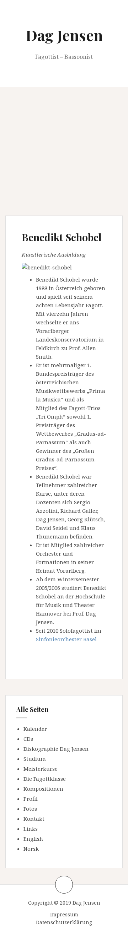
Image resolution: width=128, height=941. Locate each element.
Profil (30, 798)
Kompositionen (43, 788)
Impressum (64, 914)
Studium (34, 758)
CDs (28, 738)
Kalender (35, 728)
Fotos (30, 808)
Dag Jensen (64, 35)
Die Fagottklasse (44, 778)
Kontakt (33, 818)
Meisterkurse (40, 768)
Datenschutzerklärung (64, 922)
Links (30, 828)
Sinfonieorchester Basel (66, 639)
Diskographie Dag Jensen (56, 748)
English (33, 838)
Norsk (31, 848)
